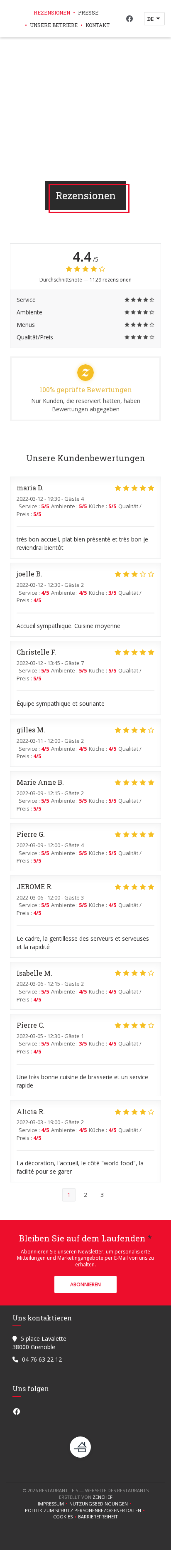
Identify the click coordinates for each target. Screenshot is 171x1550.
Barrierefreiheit (98, 1516)
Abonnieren (85, 1284)
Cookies (65, 1516)
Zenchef (102, 1497)
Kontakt (98, 25)
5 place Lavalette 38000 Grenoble (39, 1343)
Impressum (53, 1504)
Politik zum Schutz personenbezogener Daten (86, 1510)
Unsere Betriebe (54, 25)
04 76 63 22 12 (42, 1359)
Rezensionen (52, 12)
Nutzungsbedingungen (101, 1504)
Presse (88, 12)
